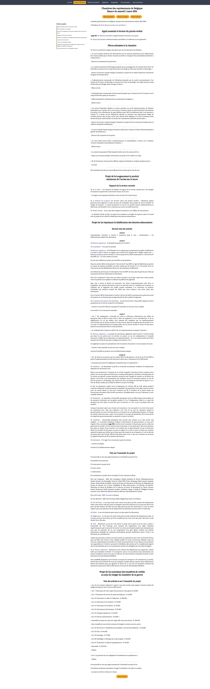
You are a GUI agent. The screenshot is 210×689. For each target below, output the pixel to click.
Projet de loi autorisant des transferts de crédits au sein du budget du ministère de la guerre (71, 45)
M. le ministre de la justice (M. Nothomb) (105, 301)
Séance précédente (109, 16)
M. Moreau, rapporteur (98, 243)
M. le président (95, 247)
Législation (105, 2)
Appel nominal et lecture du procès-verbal (67, 26)
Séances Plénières (79, 2)
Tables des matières (93, 2)
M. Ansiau (94, 39)
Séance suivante (136, 16)
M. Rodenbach (95, 398)
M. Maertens (102, 36)
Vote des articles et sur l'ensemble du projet (67, 48)
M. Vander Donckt (97, 211)
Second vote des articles (62, 40)
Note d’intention (138, 2)
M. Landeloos (95, 366)
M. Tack (93, 524)
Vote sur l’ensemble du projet (64, 42)
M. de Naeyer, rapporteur (99, 550)
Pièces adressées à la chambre (64, 29)
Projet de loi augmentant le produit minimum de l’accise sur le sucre (71, 32)
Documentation (125, 2)
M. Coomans (108, 495)
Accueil (69, 2)
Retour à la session (123, 16)
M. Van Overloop (96, 502)
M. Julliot (94, 512)
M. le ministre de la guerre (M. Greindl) (105, 201)
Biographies (114, 2)
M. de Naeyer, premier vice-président (113, 25)
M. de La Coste (95, 189)
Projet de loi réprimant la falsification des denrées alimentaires (72, 37)
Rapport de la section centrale (64, 35)
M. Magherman (96, 516)
